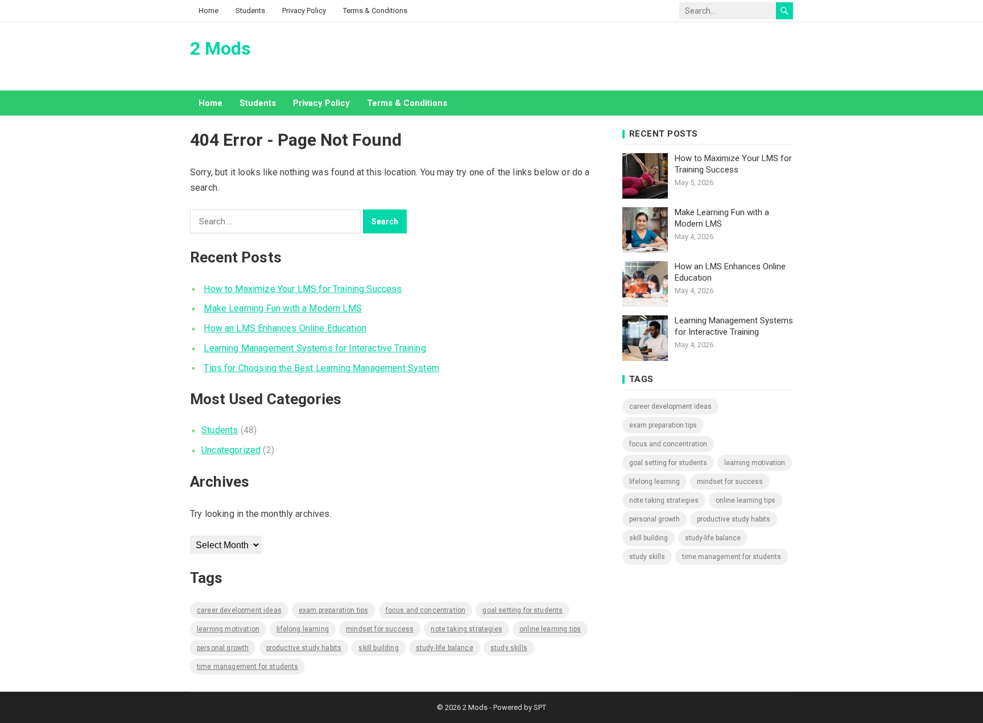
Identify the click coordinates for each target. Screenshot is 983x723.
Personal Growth (223, 648)
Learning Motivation (228, 629)
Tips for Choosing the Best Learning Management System (321, 368)
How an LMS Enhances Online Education (285, 328)
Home (208, 10)
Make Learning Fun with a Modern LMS (283, 308)
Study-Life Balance (444, 648)
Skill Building (378, 648)
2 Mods (220, 48)
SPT (540, 707)
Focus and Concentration (426, 610)
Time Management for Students (247, 667)
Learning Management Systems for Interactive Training (315, 348)
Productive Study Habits (304, 648)
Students (250, 10)
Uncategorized (231, 450)
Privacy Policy (304, 10)
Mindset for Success (380, 629)
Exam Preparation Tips (333, 610)
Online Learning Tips (550, 629)
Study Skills (508, 648)
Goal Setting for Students (522, 610)
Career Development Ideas (239, 610)
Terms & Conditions (375, 10)
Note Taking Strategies (466, 629)
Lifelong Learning (302, 629)
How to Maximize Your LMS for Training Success (303, 289)
